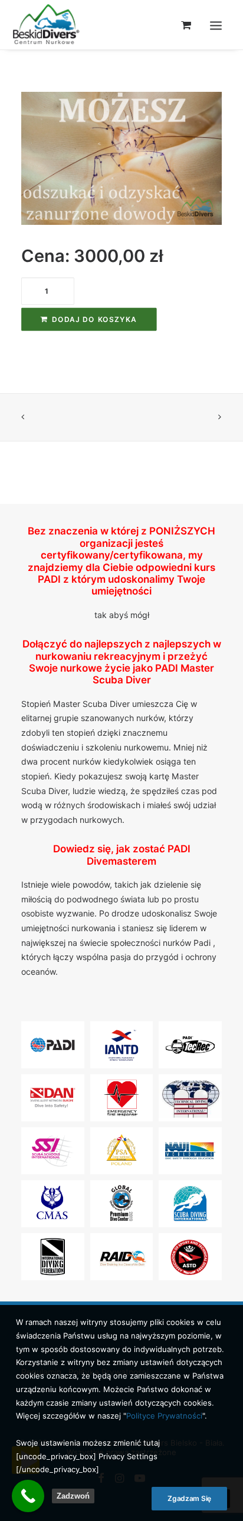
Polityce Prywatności (164, 1415)
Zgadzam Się (189, 1498)
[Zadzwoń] (28, 1496)
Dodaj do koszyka (94, 318)
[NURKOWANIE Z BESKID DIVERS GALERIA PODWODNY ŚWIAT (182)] (121, 158)
